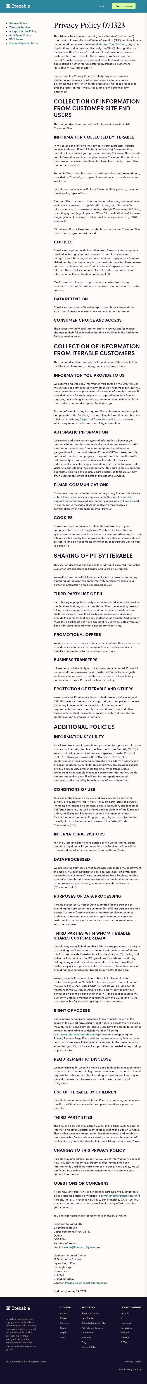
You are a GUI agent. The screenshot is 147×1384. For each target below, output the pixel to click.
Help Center (88, 1318)
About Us (65, 1313)
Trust (62, 1337)
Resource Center (90, 1313)
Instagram (126, 1327)
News (63, 1327)
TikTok (124, 1342)
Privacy (129, 1361)
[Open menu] (142, 6)
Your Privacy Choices (130, 1369)
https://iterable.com (114, 44)
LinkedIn (125, 1313)
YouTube (125, 1332)
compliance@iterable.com (117, 1195)
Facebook (126, 1323)
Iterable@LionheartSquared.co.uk (86, 1282)
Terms (138, 1361)
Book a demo (123, 6)
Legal (63, 1332)
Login (102, 6)
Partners (64, 1323)
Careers (64, 1318)
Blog (84, 1342)
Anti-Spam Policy (20, 35)
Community (88, 1332)
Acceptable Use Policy (23, 31)
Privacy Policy (18, 23)
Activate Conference (92, 1327)
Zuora (97, 419)
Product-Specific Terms (23, 43)
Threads (125, 1337)
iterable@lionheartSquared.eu (81, 1247)
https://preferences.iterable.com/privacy (82, 1034)
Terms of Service (19, 27)
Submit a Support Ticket (94, 1323)
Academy (87, 1337)
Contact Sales (89, 1347)
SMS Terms (16, 39)
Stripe (83, 419)
